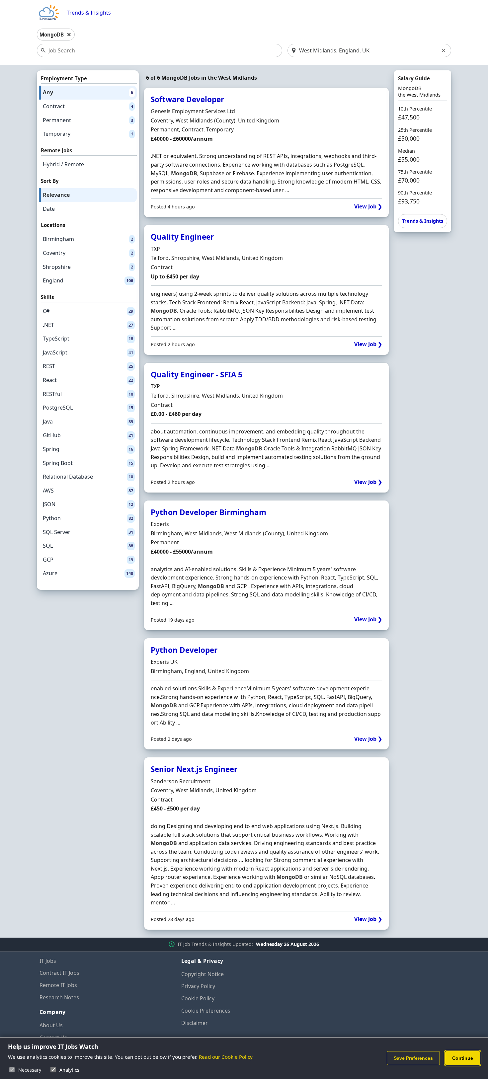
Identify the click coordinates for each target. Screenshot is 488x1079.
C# (88, 311)
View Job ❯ (368, 206)
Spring (88, 449)
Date (49, 208)
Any (88, 92)
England (88, 280)
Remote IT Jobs (58, 985)
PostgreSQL (88, 407)
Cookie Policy (197, 998)
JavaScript (88, 352)
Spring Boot (88, 463)
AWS (88, 490)
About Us (51, 1025)
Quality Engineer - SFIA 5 (196, 374)
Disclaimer (194, 1023)
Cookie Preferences (205, 1010)
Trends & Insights (89, 13)
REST (88, 366)
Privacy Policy (198, 986)
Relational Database (88, 476)
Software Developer (187, 99)
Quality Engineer (182, 237)
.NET (88, 325)
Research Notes (59, 997)
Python (88, 518)
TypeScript (88, 338)
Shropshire (88, 266)
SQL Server (88, 532)
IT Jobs (48, 960)
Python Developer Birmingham (208, 512)
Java (88, 421)
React (88, 380)
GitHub (88, 435)
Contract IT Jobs (59, 972)
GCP (88, 559)
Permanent (88, 120)
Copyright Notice (202, 974)
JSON (88, 504)
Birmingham (88, 239)
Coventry (88, 253)
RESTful (88, 394)
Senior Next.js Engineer (194, 769)
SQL (88, 545)
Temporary (88, 133)
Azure (88, 573)
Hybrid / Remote (63, 164)
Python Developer (184, 650)
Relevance (56, 194)
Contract (88, 106)
